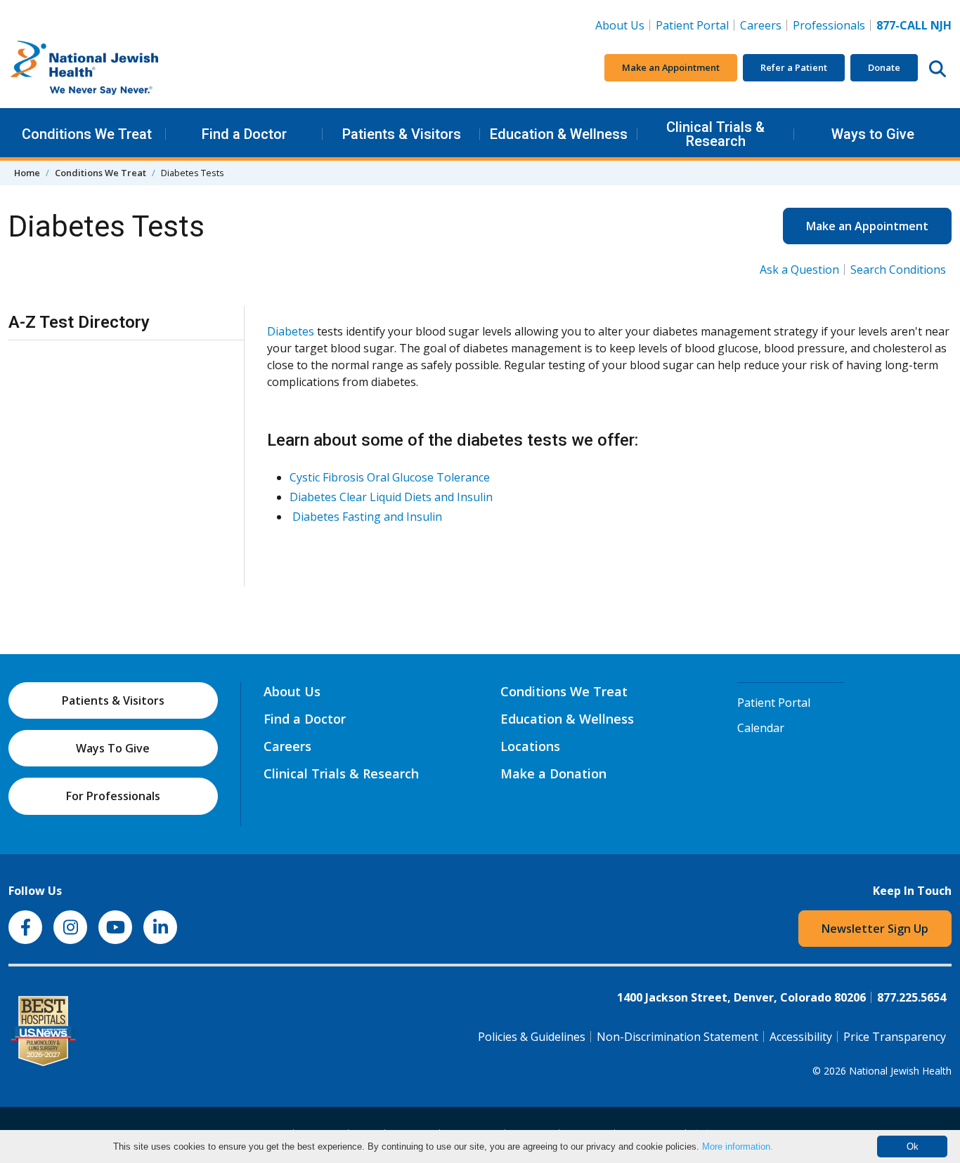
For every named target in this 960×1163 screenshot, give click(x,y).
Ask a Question (799, 269)
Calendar (760, 728)
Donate (884, 67)
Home (27, 172)
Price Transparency (894, 1036)
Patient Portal (692, 25)
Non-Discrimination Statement (677, 1036)
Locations (530, 746)
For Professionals (113, 796)
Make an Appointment (671, 67)
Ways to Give (872, 134)
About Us (619, 25)
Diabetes (290, 331)
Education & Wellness (559, 134)
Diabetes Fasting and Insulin (367, 516)
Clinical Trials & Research (715, 134)
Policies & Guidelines (531, 1036)
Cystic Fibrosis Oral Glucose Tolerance (390, 477)
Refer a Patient (793, 67)
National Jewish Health (900, 1070)
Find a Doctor (244, 134)
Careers (763, 25)
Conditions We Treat (87, 134)
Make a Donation (553, 773)
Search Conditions (898, 269)
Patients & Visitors (401, 134)
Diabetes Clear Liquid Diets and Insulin (391, 497)
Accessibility (801, 1036)
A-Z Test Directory (79, 322)
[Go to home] (113, 68)
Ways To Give (113, 748)
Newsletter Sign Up (875, 928)
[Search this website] (937, 68)
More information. (737, 1146)
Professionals (829, 25)
